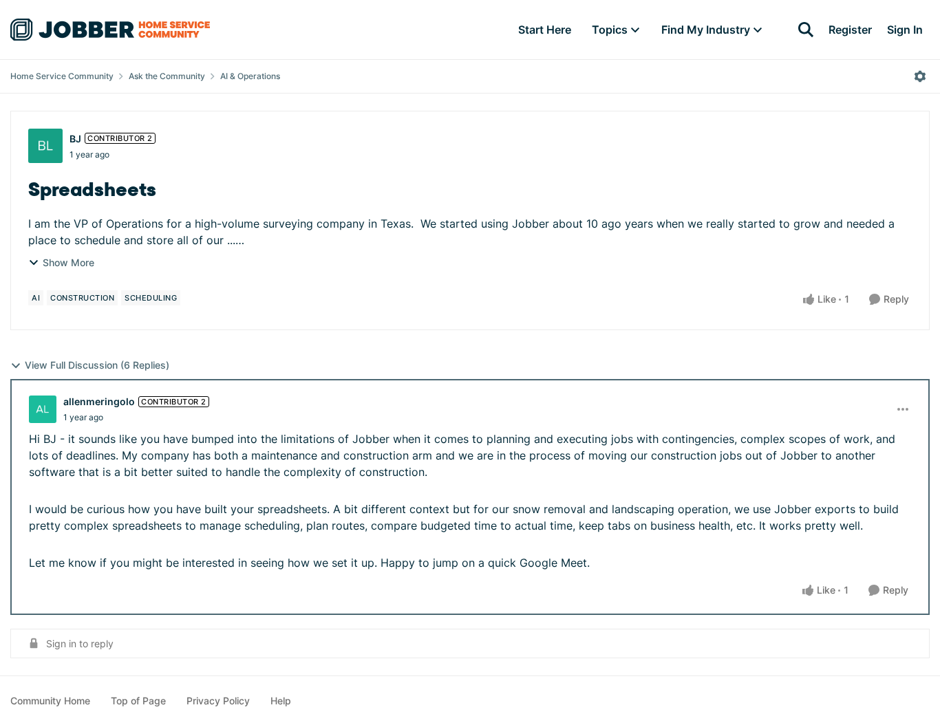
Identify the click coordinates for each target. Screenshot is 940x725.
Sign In (905, 29)
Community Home (50, 700)
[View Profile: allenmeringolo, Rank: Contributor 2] (42, 409)
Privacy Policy (218, 700)
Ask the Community (167, 76)
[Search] (806, 29)
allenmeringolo (99, 401)
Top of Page (138, 700)
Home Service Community (62, 76)
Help (280, 700)
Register (850, 29)
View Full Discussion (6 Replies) (97, 365)
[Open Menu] (920, 76)
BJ (75, 138)
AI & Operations (250, 76)
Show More (68, 262)
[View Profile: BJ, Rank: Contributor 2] (45, 146)
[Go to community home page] (110, 29)
